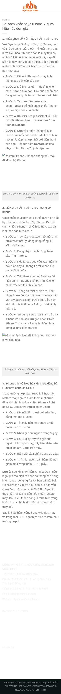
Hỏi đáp (6, 20)
